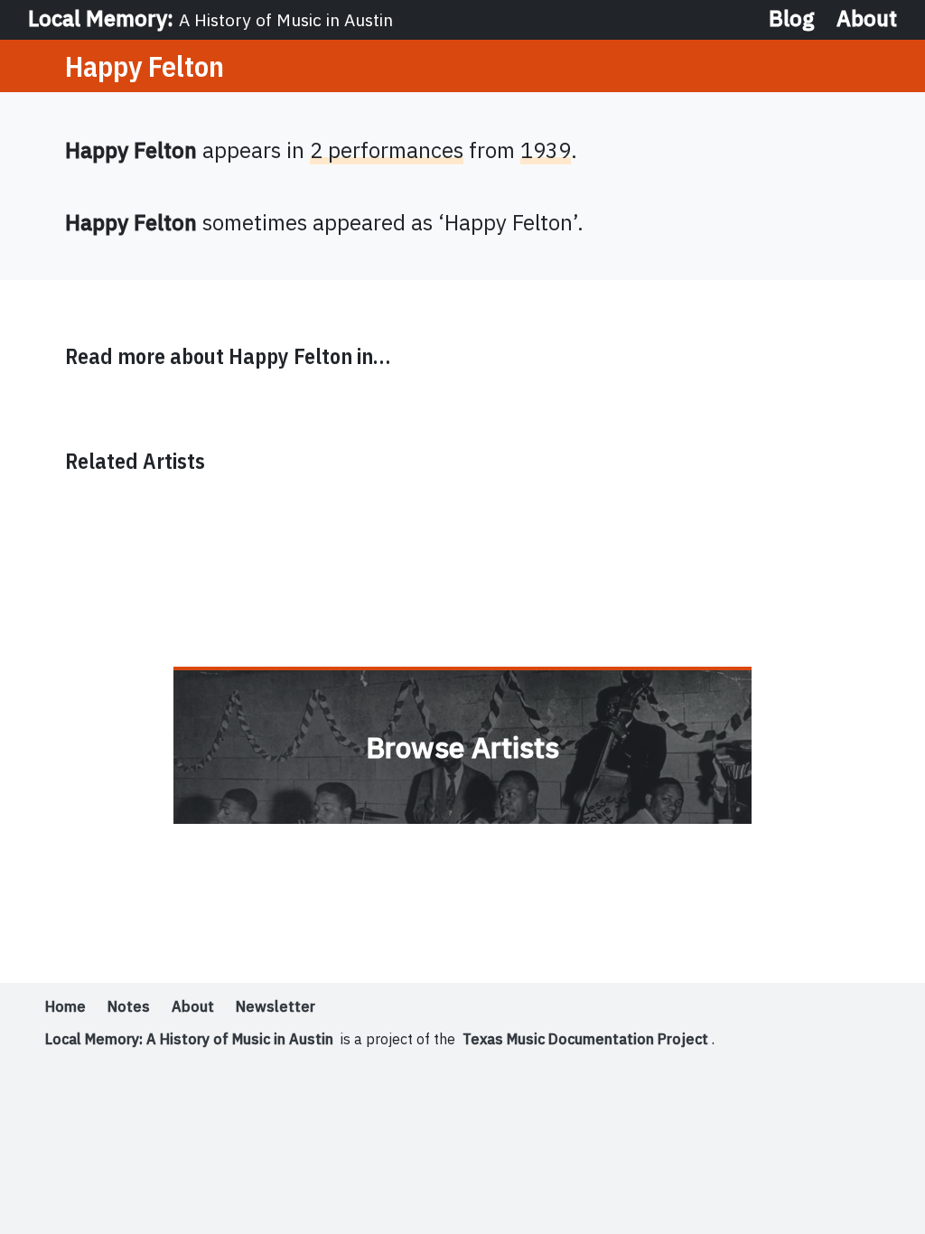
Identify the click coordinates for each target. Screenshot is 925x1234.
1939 (545, 150)
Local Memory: (210, 18)
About (866, 18)
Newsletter (275, 1006)
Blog (792, 18)
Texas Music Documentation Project (585, 1039)
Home (65, 1006)
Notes (128, 1006)
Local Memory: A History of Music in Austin (189, 1039)
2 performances (386, 150)
